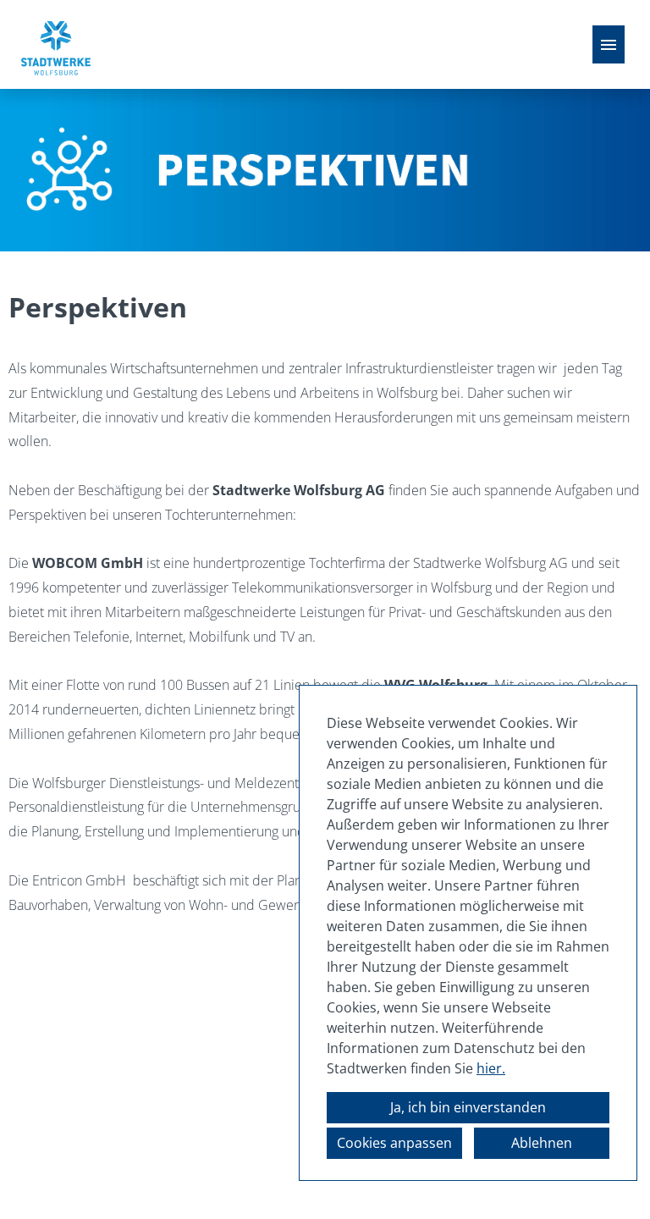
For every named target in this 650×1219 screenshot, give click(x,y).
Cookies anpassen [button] (394, 1143)
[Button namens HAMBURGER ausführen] (608, 44)
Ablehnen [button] (541, 1143)
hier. (490, 1068)
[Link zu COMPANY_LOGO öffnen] (56, 44)
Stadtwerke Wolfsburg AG (298, 490)
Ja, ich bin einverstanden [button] (468, 1107)
